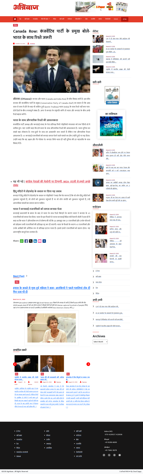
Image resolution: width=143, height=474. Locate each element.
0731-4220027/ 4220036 (113, 434)
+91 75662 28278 (111, 450)
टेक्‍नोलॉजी (107, 19)
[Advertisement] (51, 161)
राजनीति (93, 19)
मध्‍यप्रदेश (35, 19)
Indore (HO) (113, 433)
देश (20, 19)
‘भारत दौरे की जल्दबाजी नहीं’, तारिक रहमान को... (52, 378)
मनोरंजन (70, 19)
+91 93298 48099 (111, 442)
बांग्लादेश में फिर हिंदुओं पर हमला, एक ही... (77, 378)
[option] (26, 382)
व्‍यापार (100, 19)
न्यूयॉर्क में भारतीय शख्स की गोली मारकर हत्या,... (26, 378)
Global (116, 19)
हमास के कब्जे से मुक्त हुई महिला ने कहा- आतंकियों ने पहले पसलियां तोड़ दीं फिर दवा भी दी (51, 290)
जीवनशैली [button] (78, 19)
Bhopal (110, 441)
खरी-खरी (61, 19)
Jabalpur (110, 449)
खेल (86, 19)
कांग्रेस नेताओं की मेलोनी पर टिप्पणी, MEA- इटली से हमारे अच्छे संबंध (51, 183)
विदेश (54, 19)
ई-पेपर (124, 19)
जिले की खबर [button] (44, 19)
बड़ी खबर (27, 19)
